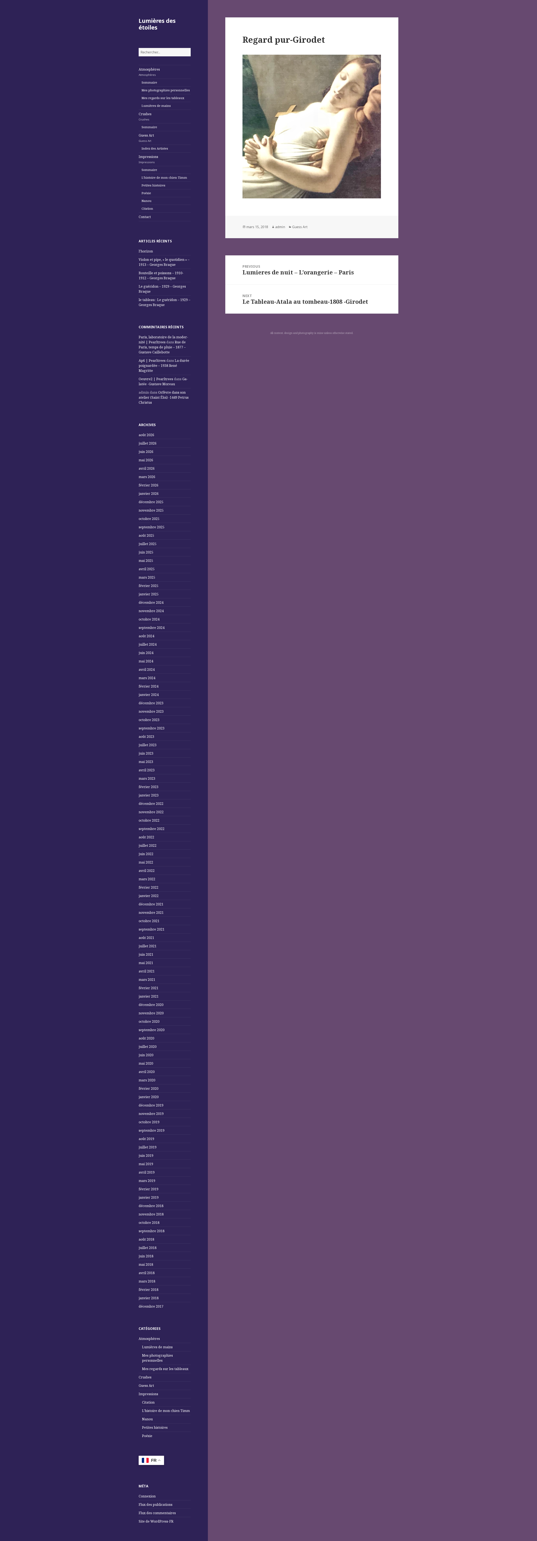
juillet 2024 (147, 644)
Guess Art (146, 138)
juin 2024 (146, 652)
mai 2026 (146, 460)
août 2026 (146, 435)
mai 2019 (146, 1164)
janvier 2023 (149, 795)
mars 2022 (147, 879)
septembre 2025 (151, 527)
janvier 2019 (149, 1197)
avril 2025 (147, 569)
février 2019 (148, 1189)
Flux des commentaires (157, 1513)
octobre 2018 (149, 1222)
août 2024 (146, 636)
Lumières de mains (156, 106)
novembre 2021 (151, 912)
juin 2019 (146, 1155)
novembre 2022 (151, 812)
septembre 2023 (151, 728)
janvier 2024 (149, 694)
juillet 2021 (147, 946)
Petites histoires (153, 185)
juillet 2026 (147, 443)
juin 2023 (146, 753)
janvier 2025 (149, 594)
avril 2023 (147, 770)
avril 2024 (147, 669)
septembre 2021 (151, 929)
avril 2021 (147, 971)
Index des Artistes (155, 148)
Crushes (145, 116)
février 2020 (148, 1088)
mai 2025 (146, 560)
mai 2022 (146, 862)
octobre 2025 (149, 518)
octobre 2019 (149, 1122)
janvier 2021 (149, 996)
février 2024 (148, 686)
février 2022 (148, 887)
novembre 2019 (151, 1113)
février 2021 (148, 988)
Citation (147, 209)
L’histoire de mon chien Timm (164, 178)
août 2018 (146, 1239)
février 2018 (148, 1289)
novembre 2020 (151, 1013)
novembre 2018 (151, 1214)
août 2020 (146, 1038)
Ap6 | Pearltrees (152, 360)
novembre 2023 (151, 711)
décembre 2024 (151, 602)
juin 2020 (146, 1055)
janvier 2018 (149, 1298)
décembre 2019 (151, 1105)
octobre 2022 (149, 820)
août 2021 (146, 937)
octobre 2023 (149, 719)
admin (280, 227)
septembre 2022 (151, 828)
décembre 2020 (151, 1004)
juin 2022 (146, 854)
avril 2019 (147, 1172)
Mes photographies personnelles (166, 90)
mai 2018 (146, 1264)
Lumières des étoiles (157, 24)
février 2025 (148, 585)
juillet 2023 (147, 745)
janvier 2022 (149, 895)
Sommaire (149, 82)
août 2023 (146, 736)
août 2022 (146, 837)
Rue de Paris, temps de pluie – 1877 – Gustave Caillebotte (162, 347)
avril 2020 (147, 1071)
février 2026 (148, 485)
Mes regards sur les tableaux (163, 98)
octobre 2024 (149, 619)
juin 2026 (146, 451)
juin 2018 (146, 1256)
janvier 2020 (149, 1097)
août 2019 (146, 1138)
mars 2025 (147, 577)
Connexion (147, 1496)
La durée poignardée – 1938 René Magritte (164, 365)
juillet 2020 (147, 1046)
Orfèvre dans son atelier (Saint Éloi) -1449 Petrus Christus (164, 397)
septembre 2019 (151, 1130)
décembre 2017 (151, 1306)
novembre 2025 (151, 510)
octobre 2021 (149, 921)
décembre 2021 (151, 904)
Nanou (146, 201)
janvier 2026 (149, 493)
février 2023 (148, 787)
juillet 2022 (147, 845)
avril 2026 (147, 468)
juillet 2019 (147, 1147)
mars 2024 (147, 678)
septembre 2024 (151, 627)
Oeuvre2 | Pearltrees (156, 379)
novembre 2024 (151, 611)
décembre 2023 (151, 703)
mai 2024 (146, 661)
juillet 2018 (147, 1247)
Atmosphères (149, 72)
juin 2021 (146, 954)
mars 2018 (147, 1281)
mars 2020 (147, 1080)
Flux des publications (155, 1504)
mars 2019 (147, 1180)
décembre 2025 (151, 502)
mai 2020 (146, 1063)
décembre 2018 (151, 1206)
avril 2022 (147, 870)
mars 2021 (147, 979)
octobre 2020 (149, 1021)
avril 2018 (147, 1273)
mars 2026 (147, 476)
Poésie (146, 193)
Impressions (148, 159)
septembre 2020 (151, 1030)
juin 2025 (146, 552)
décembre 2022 (151, 803)
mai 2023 (146, 761)
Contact (145, 217)
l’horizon (146, 251)
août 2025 (146, 535)
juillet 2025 (147, 544)
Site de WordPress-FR (156, 1521)
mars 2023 (147, 778)
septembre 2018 (151, 1231)
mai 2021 (146, 963)
